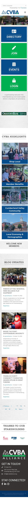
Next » (21, 409)
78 (21, 406)
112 (16, 409)
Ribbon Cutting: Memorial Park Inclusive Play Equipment (14, 291)
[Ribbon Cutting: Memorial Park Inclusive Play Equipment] (14, 277)
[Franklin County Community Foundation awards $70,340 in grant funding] (14, 365)
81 (9, 409)
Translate (23, 8)
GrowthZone (20, 494)
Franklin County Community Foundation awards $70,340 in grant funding (13, 379)
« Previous (6, 406)
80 (6, 409)
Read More (6, 306)
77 (17, 406)
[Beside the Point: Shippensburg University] (14, 320)
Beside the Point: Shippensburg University (13, 332)
